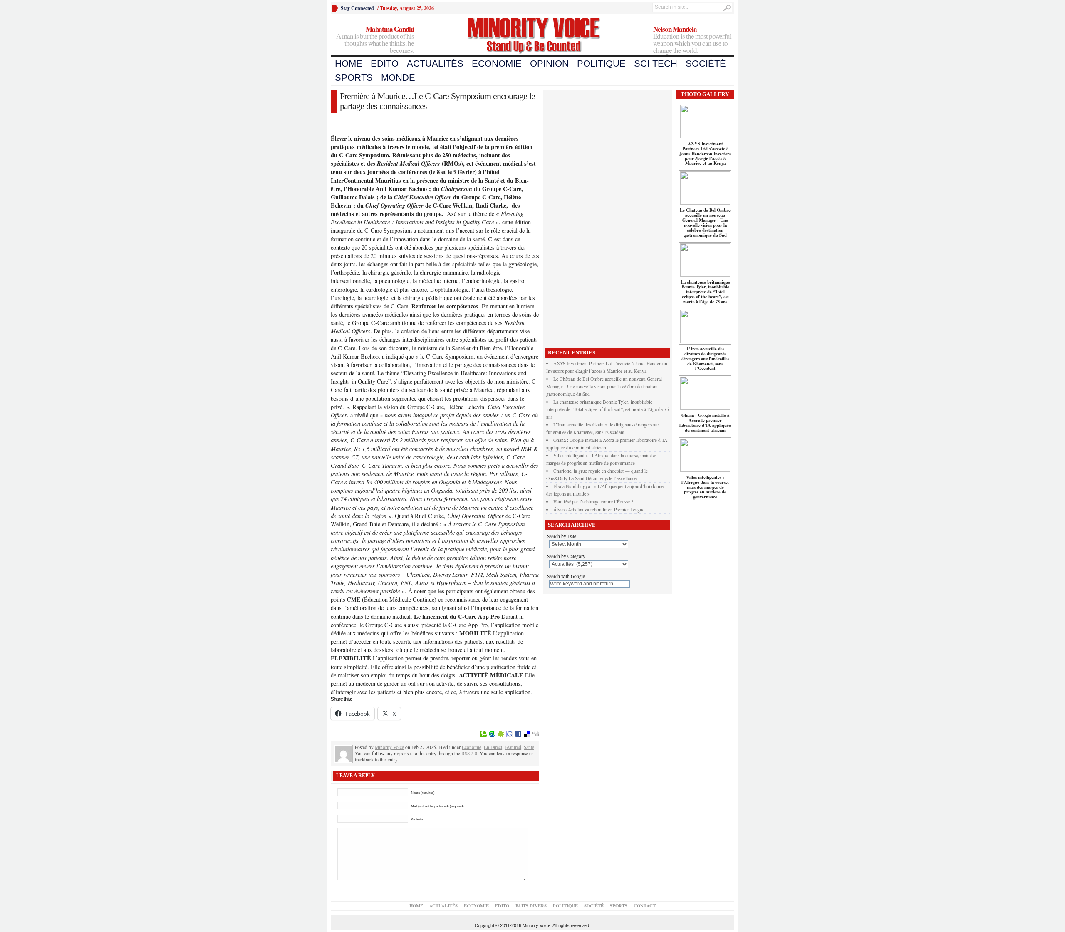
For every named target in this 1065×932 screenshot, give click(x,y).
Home (348, 63)
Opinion (549, 63)
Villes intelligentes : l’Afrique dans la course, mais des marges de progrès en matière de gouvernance (705, 487)
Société (706, 63)
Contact (645, 905)
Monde (398, 77)
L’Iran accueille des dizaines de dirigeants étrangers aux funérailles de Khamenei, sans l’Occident (705, 358)
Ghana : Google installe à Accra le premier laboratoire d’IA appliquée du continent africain (705, 423)
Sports (354, 77)
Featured (513, 747)
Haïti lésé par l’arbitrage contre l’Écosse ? (593, 501)
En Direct (493, 747)
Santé (529, 747)
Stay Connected (357, 8)
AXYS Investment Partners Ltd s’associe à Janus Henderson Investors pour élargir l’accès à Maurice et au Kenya (705, 153)
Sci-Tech (655, 63)
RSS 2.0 (469, 753)
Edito (385, 63)
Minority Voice (389, 747)
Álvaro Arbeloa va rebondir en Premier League (598, 509)
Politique (601, 63)
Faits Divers (531, 905)
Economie (497, 63)
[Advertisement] (607, 217)
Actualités (435, 63)
